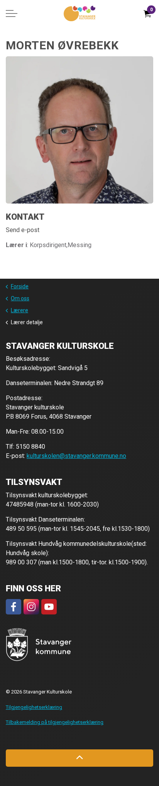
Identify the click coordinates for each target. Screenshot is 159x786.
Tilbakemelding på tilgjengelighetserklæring (54, 722)
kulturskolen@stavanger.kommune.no (76, 455)
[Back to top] (79, 758)
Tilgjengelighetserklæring (34, 707)
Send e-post (22, 230)
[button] (39, 644)
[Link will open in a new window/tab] (13, 606)
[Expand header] (11, 13)
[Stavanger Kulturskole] (79, 13)
